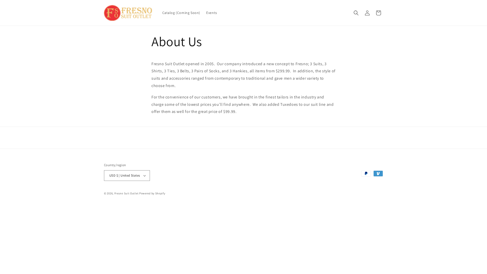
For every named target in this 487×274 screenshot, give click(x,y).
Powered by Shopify (152, 193)
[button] (356, 13)
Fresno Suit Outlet (126, 193)
